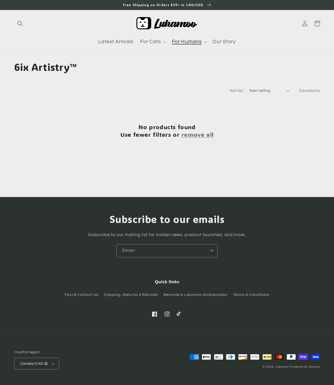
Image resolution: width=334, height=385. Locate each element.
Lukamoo (282, 366)
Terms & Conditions (251, 295)
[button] (20, 23)
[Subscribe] (211, 250)
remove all (197, 134)
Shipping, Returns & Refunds (131, 295)
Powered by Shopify (305, 366)
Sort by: (237, 91)
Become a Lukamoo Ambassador (196, 295)
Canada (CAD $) (34, 363)
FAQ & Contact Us (81, 295)
